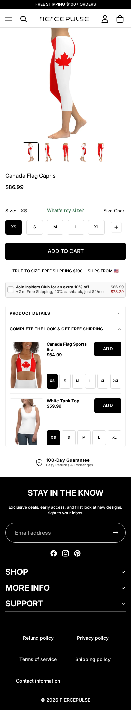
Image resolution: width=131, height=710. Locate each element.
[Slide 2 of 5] (48, 152)
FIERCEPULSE (75, 700)
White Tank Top (63, 400)
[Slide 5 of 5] (100, 152)
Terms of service (38, 659)
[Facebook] (54, 553)
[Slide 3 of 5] (65, 152)
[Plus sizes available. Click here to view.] (116, 227)
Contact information (38, 681)
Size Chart (114, 210)
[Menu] (8, 19)
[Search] (23, 19)
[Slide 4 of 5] (83, 152)
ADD (108, 348)
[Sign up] (115, 533)
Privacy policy (93, 638)
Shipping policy (93, 659)
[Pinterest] (77, 553)
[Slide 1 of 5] (30, 152)
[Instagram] (65, 553)
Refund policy (38, 638)
